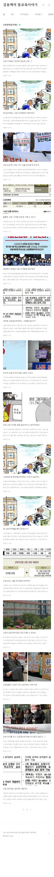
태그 (12, 14)
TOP (49, 834)
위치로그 (38, 14)
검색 (43, 5)
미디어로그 (24, 14)
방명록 (50, 14)
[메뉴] (49, 5)
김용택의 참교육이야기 (20, 5)
